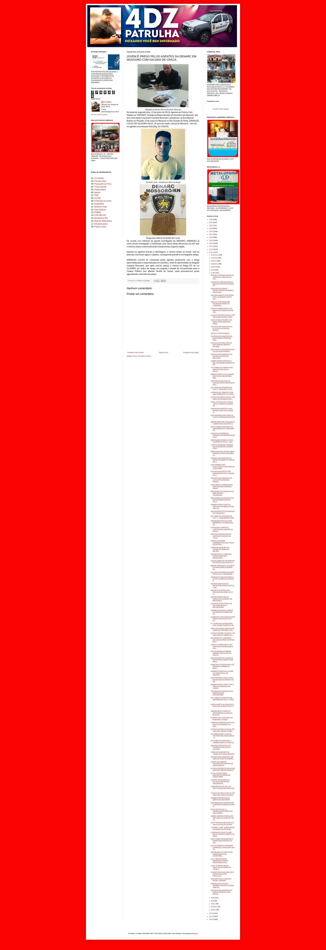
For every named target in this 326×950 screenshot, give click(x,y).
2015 (211, 252)
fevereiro (214, 907)
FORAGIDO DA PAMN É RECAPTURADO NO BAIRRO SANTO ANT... (222, 290)
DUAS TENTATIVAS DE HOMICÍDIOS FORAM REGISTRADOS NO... (219, 861)
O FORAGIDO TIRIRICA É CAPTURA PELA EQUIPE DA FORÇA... (222, 529)
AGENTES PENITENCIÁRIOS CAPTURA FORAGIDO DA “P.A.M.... (221, 536)
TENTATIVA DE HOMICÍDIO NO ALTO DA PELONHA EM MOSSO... (221, 328)
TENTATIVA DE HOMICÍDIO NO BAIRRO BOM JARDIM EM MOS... (221, 338)
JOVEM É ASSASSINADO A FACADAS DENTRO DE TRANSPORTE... (220, 782)
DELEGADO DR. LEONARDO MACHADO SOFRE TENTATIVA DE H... (222, 640)
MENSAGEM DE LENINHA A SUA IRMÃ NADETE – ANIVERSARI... (222, 493)
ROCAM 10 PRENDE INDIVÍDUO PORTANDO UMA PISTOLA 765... (222, 277)
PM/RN (97, 212)
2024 (211, 225)
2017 (211, 246)
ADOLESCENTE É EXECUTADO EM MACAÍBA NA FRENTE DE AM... (222, 680)
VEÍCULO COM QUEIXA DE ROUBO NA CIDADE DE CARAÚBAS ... (220, 304)
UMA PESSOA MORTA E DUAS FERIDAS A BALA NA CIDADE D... (222, 410)
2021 (211, 234)
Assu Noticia (100, 209)
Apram (97, 192)
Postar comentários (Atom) (142, 356)
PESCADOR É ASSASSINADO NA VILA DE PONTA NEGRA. (222, 350)
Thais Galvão (100, 187)
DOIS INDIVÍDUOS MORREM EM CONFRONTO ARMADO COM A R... (223, 804)
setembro (214, 264)
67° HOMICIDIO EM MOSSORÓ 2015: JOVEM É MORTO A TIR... (223, 624)
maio (213, 898)
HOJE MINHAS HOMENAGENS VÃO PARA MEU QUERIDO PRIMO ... (222, 486)
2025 (211, 222)
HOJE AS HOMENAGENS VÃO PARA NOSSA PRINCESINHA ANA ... (222, 646)
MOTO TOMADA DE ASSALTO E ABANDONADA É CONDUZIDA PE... (222, 429)
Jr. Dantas (139, 280)
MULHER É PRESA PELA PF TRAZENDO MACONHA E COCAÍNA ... (221, 747)
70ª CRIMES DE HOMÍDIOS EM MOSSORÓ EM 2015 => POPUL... (222, 369)
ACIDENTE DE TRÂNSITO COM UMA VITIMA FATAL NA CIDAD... (223, 393)
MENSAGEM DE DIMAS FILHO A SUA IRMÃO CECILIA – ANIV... (222, 441)
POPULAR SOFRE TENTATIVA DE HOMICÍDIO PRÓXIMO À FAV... (222, 629)
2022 (211, 231)
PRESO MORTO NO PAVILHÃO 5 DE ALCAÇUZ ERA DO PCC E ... (222, 706)
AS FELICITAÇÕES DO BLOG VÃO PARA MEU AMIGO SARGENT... (223, 769)
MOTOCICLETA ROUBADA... (221, 333)
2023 (211, 228)
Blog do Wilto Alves (103, 221)
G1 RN (97, 198)
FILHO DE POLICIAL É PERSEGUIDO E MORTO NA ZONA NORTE (222, 811)
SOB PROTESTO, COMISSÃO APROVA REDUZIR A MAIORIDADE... (221, 556)
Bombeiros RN (101, 218)
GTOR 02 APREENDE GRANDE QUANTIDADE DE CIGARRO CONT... (222, 447)
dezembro (214, 255)
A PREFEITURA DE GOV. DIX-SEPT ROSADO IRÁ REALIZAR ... (222, 788)
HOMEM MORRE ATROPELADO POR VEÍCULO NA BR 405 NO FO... (222, 818)
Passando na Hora (102, 184)
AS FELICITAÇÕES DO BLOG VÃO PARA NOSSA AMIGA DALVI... (223, 398)
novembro (214, 258)
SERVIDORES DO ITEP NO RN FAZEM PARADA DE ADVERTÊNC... (222, 854)
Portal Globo (100, 189)
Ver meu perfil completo (99, 115)
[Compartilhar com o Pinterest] (165, 281)
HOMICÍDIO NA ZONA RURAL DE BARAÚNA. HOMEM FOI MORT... (222, 666)
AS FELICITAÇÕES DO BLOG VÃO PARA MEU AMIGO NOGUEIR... (223, 794)
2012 (211, 919)
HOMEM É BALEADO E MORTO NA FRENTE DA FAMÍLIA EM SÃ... (222, 612)
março (213, 904)
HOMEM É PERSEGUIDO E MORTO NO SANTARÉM (220, 799)
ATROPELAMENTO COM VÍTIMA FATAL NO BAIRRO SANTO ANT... (222, 297)
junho (213, 273)
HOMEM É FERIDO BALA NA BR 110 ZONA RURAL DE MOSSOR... (222, 673)
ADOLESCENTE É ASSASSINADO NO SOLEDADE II (223, 512)
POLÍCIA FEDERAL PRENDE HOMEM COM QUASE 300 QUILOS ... (221, 653)
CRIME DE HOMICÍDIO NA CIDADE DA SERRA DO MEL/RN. (220, 549)
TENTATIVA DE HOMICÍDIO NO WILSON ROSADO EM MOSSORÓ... (221, 356)
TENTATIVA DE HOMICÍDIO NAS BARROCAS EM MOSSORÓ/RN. (222, 693)
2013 (211, 916)
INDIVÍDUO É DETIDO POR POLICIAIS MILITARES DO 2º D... (222, 592)
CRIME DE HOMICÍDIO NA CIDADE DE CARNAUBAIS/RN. (223, 753)
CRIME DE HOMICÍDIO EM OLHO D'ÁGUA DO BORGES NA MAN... (222, 724)
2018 (211, 243)
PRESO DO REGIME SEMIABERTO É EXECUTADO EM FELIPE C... (222, 542)
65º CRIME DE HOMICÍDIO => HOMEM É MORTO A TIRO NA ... (223, 741)
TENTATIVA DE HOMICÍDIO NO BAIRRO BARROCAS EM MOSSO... (221, 892)
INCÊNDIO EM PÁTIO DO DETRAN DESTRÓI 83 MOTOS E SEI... (222, 585)
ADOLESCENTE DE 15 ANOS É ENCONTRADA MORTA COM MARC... (222, 660)
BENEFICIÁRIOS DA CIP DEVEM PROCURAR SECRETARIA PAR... (222, 376)
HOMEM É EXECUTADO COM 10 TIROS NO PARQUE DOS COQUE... (222, 686)
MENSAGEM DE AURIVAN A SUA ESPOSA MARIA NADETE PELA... (222, 500)
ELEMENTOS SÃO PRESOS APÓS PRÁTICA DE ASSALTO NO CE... (223, 619)
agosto (213, 267)
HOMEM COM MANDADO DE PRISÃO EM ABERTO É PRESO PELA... (223, 460)
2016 (211, 249)
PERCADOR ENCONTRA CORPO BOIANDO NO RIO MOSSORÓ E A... (222, 453)
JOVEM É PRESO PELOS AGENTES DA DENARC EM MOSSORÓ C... (221, 599)
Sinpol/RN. (99, 204)
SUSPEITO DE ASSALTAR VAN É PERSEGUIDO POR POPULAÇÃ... (222, 874)
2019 (211, 240)
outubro (214, 261)
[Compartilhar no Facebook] (162, 281)
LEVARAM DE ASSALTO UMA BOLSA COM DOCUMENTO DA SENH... (222, 834)
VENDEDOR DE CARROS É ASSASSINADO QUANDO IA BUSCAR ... (221, 713)
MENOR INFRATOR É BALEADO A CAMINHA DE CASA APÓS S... (223, 423)
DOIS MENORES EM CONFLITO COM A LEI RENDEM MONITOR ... (223, 417)
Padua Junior (100, 227)
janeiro (213, 910)
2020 (211, 237)
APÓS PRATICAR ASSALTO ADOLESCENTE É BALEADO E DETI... (223, 383)
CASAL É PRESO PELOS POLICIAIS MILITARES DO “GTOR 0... (221, 867)
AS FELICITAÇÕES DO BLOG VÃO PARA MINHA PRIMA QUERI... (223, 316)
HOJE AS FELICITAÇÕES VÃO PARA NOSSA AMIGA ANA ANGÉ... (221, 322)
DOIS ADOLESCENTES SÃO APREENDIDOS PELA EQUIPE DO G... (222, 473)
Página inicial (163, 352)
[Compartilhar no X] (160, 281)
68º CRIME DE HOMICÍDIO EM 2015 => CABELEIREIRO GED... (223, 517)
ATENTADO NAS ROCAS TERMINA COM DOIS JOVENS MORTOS (222, 885)
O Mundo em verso (102, 201)
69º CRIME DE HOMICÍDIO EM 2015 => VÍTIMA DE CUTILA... (222, 388)
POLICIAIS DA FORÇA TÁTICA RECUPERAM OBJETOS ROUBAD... (221, 345)
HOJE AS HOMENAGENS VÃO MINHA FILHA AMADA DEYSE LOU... (222, 310)
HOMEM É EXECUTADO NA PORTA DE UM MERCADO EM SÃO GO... (222, 506)
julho (213, 270)
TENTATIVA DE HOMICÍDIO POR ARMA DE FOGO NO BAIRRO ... (223, 758)
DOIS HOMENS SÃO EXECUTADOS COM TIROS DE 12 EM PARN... (223, 466)
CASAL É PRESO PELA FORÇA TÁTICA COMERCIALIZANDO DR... (222, 404)
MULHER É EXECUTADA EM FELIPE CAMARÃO (221, 880)
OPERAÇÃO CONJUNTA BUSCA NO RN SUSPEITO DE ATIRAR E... (222, 579)
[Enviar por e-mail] (155, 281)
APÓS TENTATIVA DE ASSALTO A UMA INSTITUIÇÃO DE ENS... (222, 823)
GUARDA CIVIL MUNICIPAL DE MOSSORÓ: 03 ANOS (222, 718)
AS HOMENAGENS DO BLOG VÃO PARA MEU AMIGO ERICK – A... (222, 736)
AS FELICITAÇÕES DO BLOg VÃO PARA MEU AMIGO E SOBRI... (223, 730)
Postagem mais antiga (191, 352)
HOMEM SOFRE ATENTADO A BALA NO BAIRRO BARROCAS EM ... (222, 363)
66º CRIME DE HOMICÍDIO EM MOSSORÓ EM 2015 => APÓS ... (222, 700)
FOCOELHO (100, 215)
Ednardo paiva (101, 224)
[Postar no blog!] (157, 281)
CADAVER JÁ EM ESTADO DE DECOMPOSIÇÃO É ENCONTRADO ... (221, 605)
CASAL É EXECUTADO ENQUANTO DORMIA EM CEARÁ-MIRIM (220, 775)
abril (212, 901)
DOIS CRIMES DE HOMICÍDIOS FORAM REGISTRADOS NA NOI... (222, 841)
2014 (211, 913)
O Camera (99, 178)
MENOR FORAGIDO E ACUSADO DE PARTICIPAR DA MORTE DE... (222, 567)
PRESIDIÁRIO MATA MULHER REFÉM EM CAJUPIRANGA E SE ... (222, 523)
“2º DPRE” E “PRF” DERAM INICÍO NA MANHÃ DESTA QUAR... (223, 828)
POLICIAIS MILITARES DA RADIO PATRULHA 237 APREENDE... (222, 573)
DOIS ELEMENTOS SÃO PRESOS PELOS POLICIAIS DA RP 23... (223, 562)
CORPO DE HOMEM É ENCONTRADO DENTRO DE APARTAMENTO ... (222, 763)
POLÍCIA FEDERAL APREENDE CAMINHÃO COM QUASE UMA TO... (222, 847)
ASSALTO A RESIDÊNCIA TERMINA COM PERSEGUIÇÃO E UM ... (223, 435)
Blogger (195, 933)
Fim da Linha (100, 181)
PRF (96, 195)
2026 (211, 219)
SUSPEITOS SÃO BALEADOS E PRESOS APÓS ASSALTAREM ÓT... (222, 284)
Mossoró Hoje (100, 207)
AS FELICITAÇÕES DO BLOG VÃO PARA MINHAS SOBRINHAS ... (223, 634)
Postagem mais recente (135, 352)
